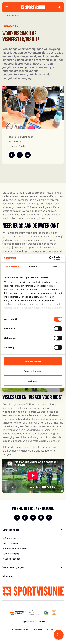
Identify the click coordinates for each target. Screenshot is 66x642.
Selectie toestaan (33, 371)
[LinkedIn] (17, 518)
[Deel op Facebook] (12, 155)
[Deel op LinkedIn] (28, 155)
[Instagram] (41, 518)
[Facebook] (49, 518)
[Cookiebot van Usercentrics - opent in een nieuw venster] (49, 258)
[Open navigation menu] (7, 7)
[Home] (33, 7)
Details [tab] (33, 266)
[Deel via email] (20, 155)
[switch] (58, 328)
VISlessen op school (38, 404)
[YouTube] (33, 518)
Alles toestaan (33, 361)
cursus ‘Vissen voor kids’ (16, 433)
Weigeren (33, 381)
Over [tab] (54, 266)
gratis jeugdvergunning (37, 429)
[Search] (59, 7)
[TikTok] (25, 518)
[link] (33, 538)
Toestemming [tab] (11, 266)
